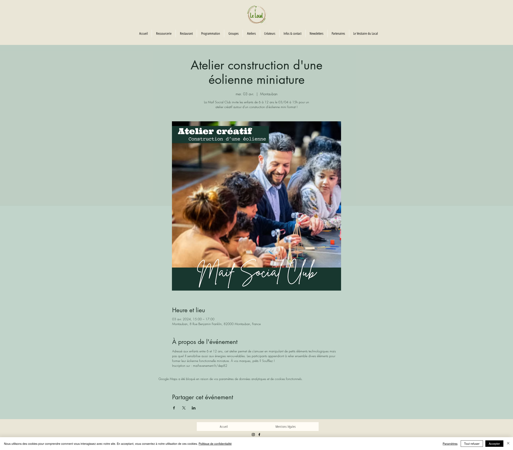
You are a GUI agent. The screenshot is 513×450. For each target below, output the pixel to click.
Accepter (494, 444)
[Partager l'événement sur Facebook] (174, 407)
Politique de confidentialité (215, 444)
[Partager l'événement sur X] (184, 407)
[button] (233, 33)
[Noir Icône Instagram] (253, 435)
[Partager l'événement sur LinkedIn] (194, 407)
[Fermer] (508, 443)
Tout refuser (472, 444)
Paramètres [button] (450, 444)
